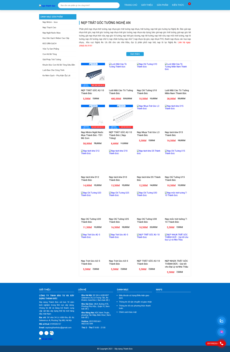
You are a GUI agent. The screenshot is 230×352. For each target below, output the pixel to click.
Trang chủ (130, 5)
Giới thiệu (147, 5)
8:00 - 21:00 (93, 327)
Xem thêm (135, 54)
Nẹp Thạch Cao (49, 27)
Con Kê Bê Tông (49, 54)
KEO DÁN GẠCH (49, 43)
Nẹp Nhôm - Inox (50, 22)
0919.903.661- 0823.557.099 (91, 322)
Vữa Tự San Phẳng (50, 49)
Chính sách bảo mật (128, 312)
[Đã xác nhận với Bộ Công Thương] (45, 339)
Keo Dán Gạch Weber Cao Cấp (55, 38)
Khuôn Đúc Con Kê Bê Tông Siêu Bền (58, 65)
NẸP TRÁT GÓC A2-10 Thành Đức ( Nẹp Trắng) (120, 135)
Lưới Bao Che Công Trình (53, 70)
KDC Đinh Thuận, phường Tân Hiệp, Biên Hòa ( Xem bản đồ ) (96, 315)
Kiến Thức (178, 5)
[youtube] (46, 333)
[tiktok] (52, 333)
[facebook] (41, 333)
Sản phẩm (162, 5)
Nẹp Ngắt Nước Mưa (51, 33)
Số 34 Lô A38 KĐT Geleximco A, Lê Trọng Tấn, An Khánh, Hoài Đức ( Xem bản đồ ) (95, 297)
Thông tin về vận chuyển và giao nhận (135, 302)
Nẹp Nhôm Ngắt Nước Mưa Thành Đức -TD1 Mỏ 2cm (92, 135)
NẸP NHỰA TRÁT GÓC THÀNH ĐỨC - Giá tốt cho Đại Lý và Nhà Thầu (176, 264)
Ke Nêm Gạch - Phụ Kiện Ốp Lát (56, 75)
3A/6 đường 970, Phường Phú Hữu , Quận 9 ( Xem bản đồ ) (95, 306)
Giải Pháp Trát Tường (51, 59)
